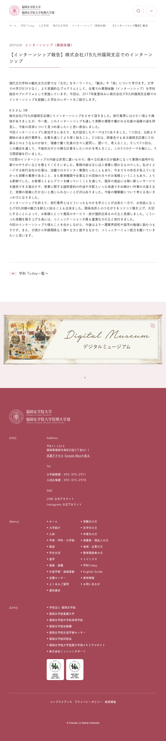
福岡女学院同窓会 (60, 639)
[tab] (77, 377)
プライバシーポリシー (89, 702)
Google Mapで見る (77, 455)
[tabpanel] (83, 342)
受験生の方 (90, 521)
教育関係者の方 (93, 553)
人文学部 (43, 25)
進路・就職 (56, 565)
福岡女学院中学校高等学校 (66, 620)
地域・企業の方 (93, 546)
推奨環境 (110, 702)
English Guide (92, 571)
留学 (52, 559)
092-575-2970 (75, 480)
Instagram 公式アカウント (64, 504)
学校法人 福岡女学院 (62, 607)
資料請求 (55, 590)
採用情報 (88, 578)
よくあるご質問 (59, 584)
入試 (52, 534)
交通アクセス (55, 455)
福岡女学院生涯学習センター (67, 632)
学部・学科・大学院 (62, 540)
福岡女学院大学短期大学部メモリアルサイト (77, 645)
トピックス (90, 559)
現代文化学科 (60, 25)
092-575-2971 (75, 474)
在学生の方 (90, 527)
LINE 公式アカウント (60, 499)
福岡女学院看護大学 (62, 613)
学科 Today (28, 25)
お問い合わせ (91, 584)
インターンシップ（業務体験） (90, 25)
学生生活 (55, 553)
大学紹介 (55, 527)
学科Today (90, 565)
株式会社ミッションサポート (67, 651)
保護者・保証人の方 (96, 540)
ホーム (13, 25)
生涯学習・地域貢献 (62, 571)
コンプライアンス (61, 702)
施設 (52, 546)
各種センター (57, 578)
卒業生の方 (90, 534)
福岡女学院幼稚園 (60, 626)
